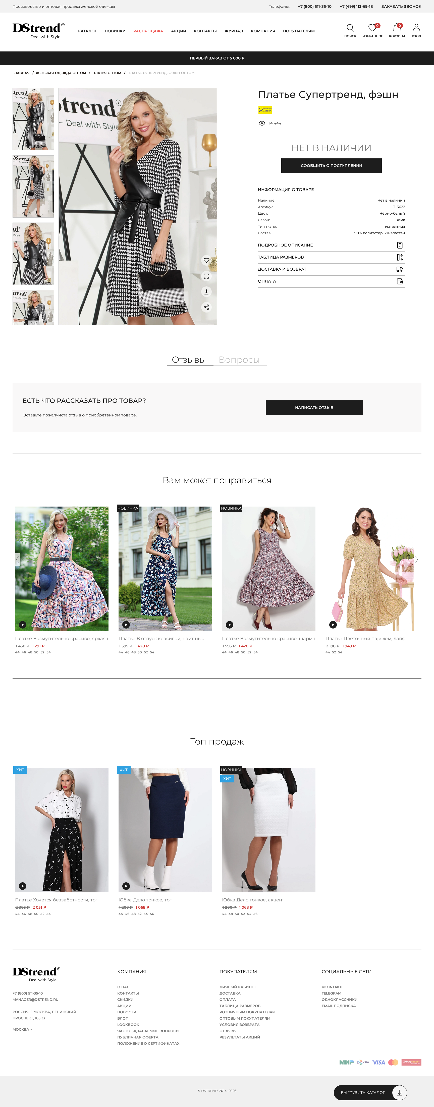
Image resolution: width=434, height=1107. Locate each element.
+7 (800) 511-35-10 (315, 6)
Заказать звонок (401, 6)
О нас (123, 987)
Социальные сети (347, 971)
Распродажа (148, 31)
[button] (34, 91)
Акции (178, 31)
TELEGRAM (331, 993)
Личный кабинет (238, 987)
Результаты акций (240, 1037)
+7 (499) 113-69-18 (356, 6)
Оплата (228, 999)
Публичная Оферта (137, 1037)
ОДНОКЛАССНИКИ (340, 999)
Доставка (230, 993)
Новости (126, 1012)
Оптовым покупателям (245, 1018)
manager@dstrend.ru (36, 999)
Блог (122, 1018)
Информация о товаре (286, 189)
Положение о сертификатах (148, 1043)
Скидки (125, 999)
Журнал (234, 31)
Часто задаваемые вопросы (148, 1031)
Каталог (87, 31)
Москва (21, 1029)
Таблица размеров (240, 1006)
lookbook (128, 1024)
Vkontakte (333, 987)
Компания (263, 31)
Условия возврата (240, 1024)
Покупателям (239, 971)
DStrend (209, 1091)
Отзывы (228, 1031)
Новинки (115, 31)
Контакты (205, 31)
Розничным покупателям (248, 1012)
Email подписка (339, 1006)
